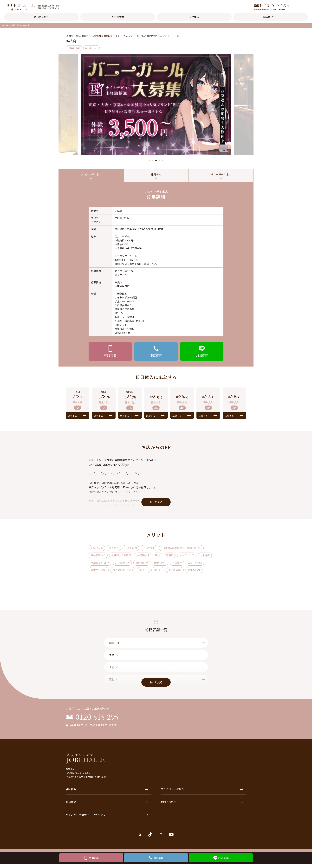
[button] (149, 160)
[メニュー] (303, 7)
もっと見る (156, 502)
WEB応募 (94, 858)
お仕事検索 (118, 17)
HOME (5, 25)
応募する (72, 415)
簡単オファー (270, 17)
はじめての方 (41, 17)
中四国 (15, 25)
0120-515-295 (274, 5)
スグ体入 (194, 17)
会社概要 (71, 789)
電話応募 (158, 858)
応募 (110, 355)
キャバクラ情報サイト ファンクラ (85, 815)
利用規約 (71, 802)
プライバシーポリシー (174, 789)
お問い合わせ (168, 802)
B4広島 (26, 25)
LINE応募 (223, 858)
